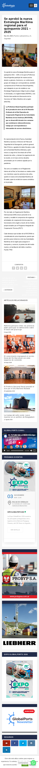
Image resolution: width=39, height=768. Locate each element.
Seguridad (7, 38)
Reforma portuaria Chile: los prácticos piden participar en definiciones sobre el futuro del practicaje (19, 327)
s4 (30, 36)
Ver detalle (15, 530)
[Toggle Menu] (31, 5)
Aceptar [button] (25, 765)
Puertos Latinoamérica (21, 36)
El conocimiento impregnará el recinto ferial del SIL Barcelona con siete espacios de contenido (19, 358)
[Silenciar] (31, 451)
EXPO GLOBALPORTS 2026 (16, 512)
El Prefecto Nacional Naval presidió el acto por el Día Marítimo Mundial (19, 387)
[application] (19, 442)
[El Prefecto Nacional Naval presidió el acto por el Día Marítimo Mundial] (19, 374)
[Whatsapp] (33, 763)
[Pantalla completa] (35, 451)
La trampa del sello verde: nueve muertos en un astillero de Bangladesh (19, 416)
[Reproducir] (5, 451)
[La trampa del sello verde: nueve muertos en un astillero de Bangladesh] (19, 403)
